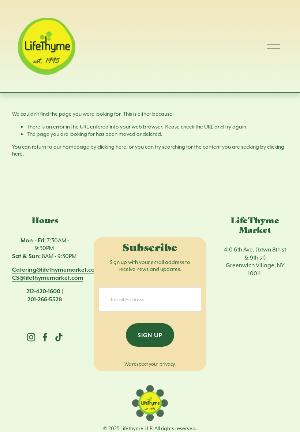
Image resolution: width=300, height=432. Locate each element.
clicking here (111, 147)
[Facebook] (45, 337)
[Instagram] (31, 337)
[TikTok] (59, 337)
